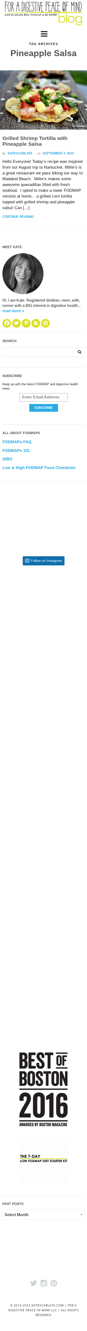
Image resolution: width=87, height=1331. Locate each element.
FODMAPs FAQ (16, 442)
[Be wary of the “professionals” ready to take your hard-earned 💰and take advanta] (43, 608)
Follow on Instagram (46, 561)
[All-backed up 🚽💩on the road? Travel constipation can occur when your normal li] (43, 687)
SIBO (7, 459)
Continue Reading (18, 217)
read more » (13, 311)
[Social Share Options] (9, 643)
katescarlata (20, 153)
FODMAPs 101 (16, 450)
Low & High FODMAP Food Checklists (38, 467)
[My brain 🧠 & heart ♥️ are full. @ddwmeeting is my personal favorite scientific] (43, 845)
